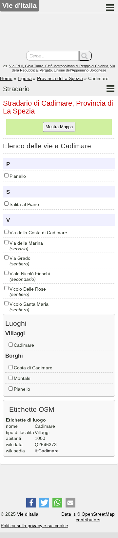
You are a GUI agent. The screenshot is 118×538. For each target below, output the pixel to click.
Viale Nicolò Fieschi (30, 273)
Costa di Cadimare (33, 367)
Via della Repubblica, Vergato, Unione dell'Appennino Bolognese (63, 68)
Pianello (18, 176)
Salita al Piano (24, 204)
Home (6, 78)
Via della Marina (26, 243)
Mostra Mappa (59, 126)
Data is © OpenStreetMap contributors (88, 516)
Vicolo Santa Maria (29, 304)
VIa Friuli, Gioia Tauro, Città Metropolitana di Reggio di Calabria (58, 66)
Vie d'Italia (27, 514)
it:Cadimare (47, 450)
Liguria (25, 78)
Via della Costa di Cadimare (38, 232)
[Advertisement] (59, 33)
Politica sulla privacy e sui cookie (34, 525)
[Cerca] (85, 56)
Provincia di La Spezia (60, 78)
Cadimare (24, 345)
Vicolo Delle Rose (28, 289)
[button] (31, 502)
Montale (22, 378)
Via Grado (20, 258)
